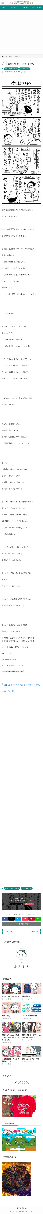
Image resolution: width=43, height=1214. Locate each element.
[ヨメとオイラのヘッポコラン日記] (22, 2)
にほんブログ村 (8, 691)
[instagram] (23, 966)
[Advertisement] (21, 32)
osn (21, 962)
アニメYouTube (7, 665)
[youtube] (27, 966)
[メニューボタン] (3, 2)
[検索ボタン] (40, 2)
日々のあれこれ (24, 68)
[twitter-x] (19, 966)
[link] (15, 966)
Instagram (5, 659)
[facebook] (15, 1082)
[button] (5, 919)
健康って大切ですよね (11, 68)
